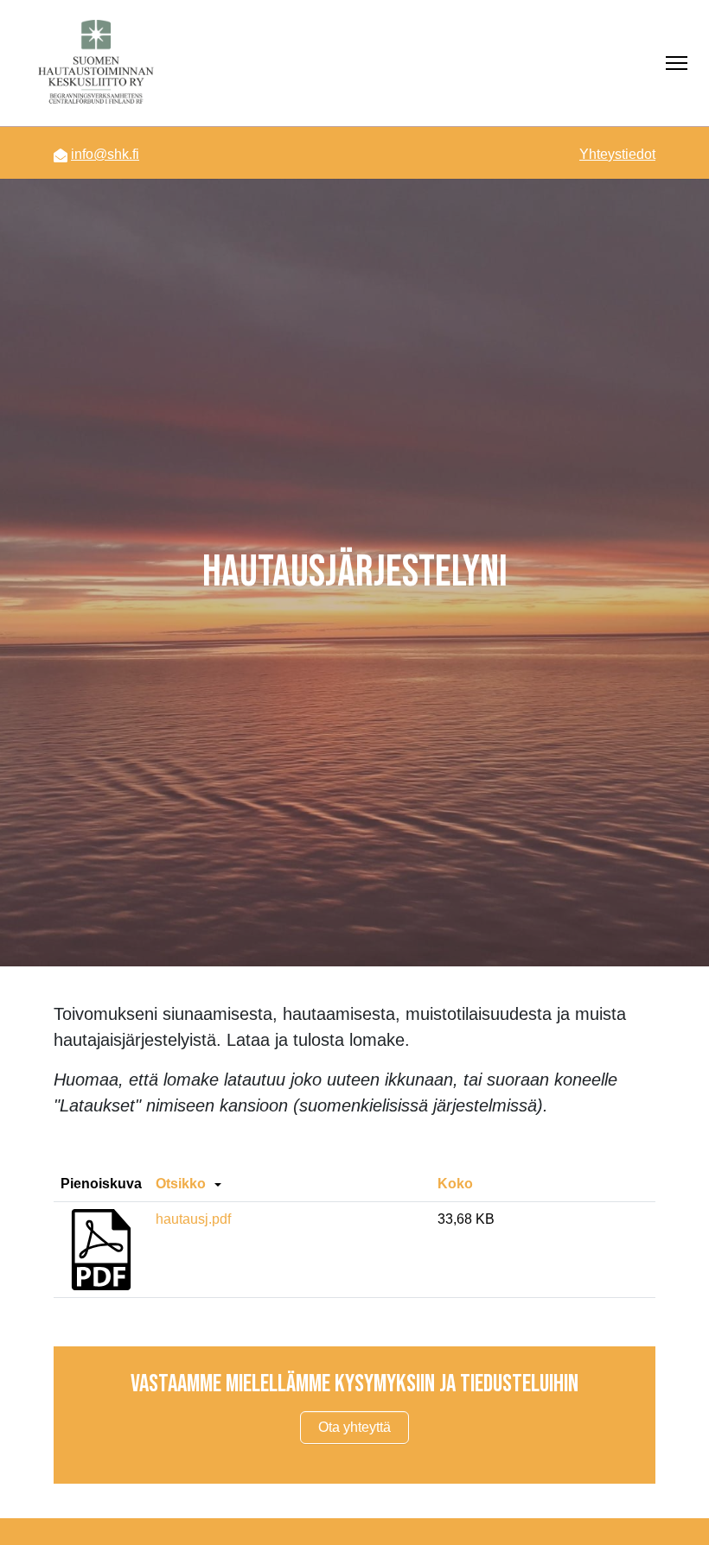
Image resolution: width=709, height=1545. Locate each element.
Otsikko (181, 1183)
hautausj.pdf (193, 1219)
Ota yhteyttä (354, 1427)
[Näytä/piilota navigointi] (677, 63)
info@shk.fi (105, 154)
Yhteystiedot (617, 154)
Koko (455, 1183)
